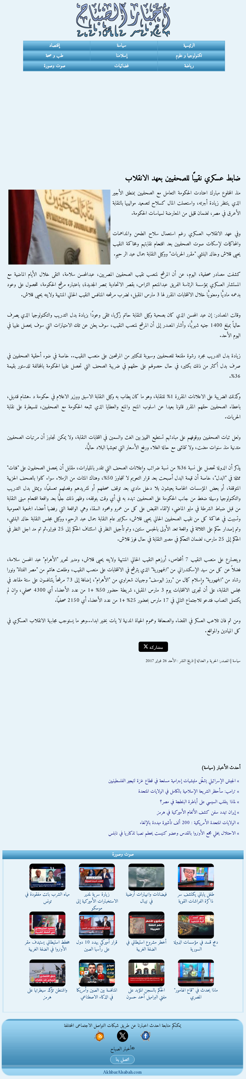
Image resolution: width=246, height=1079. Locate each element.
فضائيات (121, 66)
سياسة (121, 45)
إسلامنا (121, 56)
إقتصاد (54, 45)
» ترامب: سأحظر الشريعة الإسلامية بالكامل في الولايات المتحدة (188, 791)
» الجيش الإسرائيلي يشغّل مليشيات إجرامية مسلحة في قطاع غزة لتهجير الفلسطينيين (173, 781)
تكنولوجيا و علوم (189, 56)
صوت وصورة (54, 66)
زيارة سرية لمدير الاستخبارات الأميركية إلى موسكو (97, 901)
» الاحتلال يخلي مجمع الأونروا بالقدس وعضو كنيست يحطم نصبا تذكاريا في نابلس (173, 833)
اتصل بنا (122, 1059)
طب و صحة (54, 56)
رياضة (189, 66)
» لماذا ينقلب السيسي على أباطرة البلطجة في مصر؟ (199, 802)
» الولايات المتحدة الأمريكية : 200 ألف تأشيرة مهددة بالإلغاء (189, 823)
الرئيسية (189, 45)
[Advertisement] (123, 116)
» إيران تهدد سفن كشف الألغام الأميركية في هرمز (198, 812)
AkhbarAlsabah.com (122, 1072)
